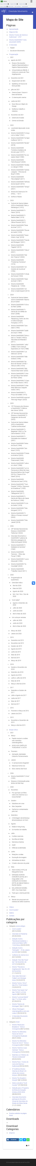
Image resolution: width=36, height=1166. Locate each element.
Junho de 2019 (16, 652)
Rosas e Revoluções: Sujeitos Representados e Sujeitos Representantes (20, 65)
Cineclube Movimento (18, 11)
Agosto (13, 824)
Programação (13, 54)
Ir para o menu (13, 4)
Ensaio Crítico (13, 730)
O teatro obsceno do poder (20, 863)
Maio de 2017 (15, 701)
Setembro (14, 815)
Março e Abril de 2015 (18, 725)
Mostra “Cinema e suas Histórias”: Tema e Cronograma (19, 1050)
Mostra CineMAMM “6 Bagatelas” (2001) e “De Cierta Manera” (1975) (18, 431)
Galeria (11, 913)
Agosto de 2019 (16, 649)
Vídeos (11, 907)
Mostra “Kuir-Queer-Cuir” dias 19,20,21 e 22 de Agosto (20, 992)
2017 (12, 687)
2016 (12, 708)
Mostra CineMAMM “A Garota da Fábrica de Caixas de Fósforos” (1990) (20, 498)
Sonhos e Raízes (16, 197)
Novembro (14, 790)
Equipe (12, 48)
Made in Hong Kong (18, 827)
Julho (13, 833)
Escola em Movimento (17, 51)
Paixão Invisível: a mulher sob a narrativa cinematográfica (20, 740)
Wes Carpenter (17, 806)
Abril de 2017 (15, 704)
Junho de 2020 (17, 611)
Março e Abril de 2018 (18, 684)
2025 (12, 403)
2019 (12, 637)
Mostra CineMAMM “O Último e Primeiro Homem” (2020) (19, 515)
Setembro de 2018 (17, 672)
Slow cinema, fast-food (19, 769)
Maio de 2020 (17, 588)
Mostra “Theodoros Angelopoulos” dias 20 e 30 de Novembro (21, 969)
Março (13, 735)
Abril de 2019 (15, 658)
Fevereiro (14, 751)
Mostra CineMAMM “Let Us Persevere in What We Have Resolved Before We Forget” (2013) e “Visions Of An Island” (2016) (20, 472)
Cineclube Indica (17, 582)
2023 (12, 200)
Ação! (14, 845)
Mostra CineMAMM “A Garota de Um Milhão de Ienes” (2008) (19, 312)
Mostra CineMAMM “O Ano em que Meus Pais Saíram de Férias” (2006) (19, 376)
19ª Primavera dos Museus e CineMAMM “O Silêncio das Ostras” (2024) (20, 408)
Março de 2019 (16, 660)
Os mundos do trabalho (19, 829)
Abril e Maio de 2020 (19, 614)
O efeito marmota (17, 836)
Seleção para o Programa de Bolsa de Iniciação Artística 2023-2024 (20, 1090)
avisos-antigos (20, 926)
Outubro (13, 800)
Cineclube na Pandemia (19, 934)
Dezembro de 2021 (17, 78)
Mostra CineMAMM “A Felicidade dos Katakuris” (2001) (19, 438)
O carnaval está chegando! (20, 763)
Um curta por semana (19, 617)
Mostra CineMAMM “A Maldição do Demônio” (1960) (18, 547)
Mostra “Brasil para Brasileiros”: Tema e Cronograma (18, 1027)
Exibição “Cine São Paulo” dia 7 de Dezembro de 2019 (20, 962)
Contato (11, 916)
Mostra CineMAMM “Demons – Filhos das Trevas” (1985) (18, 554)
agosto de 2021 (16, 60)
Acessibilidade (25, 6)
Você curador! (16, 929)
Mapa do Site (10, 6)
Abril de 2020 (17, 585)
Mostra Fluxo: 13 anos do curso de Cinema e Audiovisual (20, 1064)
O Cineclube (13, 45)
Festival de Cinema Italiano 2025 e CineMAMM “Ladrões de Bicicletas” (19, 424)
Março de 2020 (16, 631)
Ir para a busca (22, 4)
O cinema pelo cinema (19, 97)
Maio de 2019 (15, 655)
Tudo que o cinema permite (20, 893)
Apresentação (13, 29)
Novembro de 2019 (17, 643)
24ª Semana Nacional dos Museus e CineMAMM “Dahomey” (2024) (19, 531)
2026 (12, 526)
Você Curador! (13, 910)
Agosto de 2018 (16, 675)
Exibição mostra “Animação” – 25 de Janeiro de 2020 (21, 950)
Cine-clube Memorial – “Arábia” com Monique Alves (19, 978)
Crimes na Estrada (18, 120)
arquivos (12, 1133)
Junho (13, 851)
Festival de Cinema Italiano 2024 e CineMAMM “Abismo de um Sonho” (20, 300)
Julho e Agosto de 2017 (18, 695)
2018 (12, 664)
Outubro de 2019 (16, 646)
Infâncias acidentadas (19, 848)
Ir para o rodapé (3, 6)
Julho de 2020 (17, 608)
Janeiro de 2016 (16, 713)
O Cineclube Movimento (20, 1016)
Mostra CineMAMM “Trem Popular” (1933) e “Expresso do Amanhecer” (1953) (20, 486)
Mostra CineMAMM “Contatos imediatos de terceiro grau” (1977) (18, 150)
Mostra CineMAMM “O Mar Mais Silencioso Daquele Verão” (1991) (19, 388)
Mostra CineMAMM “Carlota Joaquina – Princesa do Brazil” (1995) (20, 172)
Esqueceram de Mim (18, 81)
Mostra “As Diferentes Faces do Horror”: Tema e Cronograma (20, 1043)
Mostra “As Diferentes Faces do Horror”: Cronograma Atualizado (19, 1034)
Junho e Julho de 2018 (18, 678)
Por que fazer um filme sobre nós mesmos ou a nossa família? (19, 795)
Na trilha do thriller (18, 839)
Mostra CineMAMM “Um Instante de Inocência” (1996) (19, 269)
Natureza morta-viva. (18, 766)
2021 (12, 57)
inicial (17, 1022)
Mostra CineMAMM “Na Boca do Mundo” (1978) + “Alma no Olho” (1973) (19, 364)
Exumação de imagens (19, 857)
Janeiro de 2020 (16, 633)
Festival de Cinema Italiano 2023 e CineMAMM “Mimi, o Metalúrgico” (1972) (20, 205)
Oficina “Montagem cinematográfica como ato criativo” (20, 1011)
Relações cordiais (17, 854)
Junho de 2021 (16, 101)
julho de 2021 (15, 89)
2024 (12, 295)
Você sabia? (16, 600)
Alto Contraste (18, 6)
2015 (12, 717)
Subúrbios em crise (18, 803)
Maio (12, 867)
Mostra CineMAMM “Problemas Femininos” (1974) (18, 262)
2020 (12, 575)
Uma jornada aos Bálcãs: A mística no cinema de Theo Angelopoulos (20, 72)
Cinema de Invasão (18, 118)
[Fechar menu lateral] (32, 12)
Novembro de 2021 (17, 115)
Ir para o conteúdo (4, 4)
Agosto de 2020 (18, 591)
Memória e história (18, 842)
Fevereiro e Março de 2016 (20, 711)
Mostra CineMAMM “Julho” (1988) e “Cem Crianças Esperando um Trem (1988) (20, 347)
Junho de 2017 (16, 698)
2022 (12, 125)
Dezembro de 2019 (17, 640)
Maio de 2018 (15, 681)
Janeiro (13, 760)
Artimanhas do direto (18, 860)
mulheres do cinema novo (20, 955)
